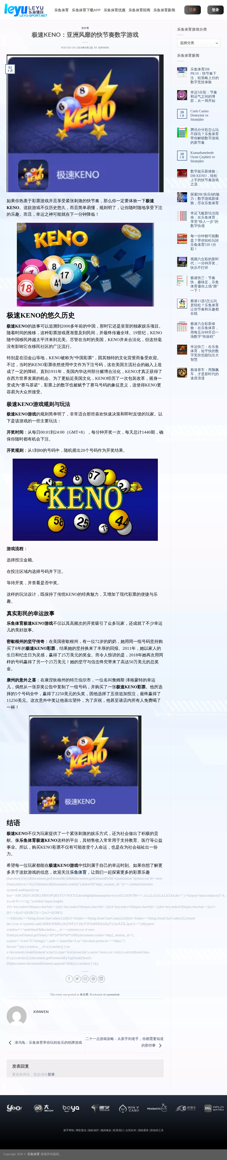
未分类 (85, 28)
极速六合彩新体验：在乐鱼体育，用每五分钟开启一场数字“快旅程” (204, 330)
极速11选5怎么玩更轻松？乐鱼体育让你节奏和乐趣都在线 (204, 307)
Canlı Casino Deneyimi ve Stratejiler (199, 115)
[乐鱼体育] (25, 10)
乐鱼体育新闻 (164, 10)
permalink (114, 994)
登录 (51, 1074)
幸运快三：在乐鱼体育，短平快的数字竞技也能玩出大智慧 (204, 353)
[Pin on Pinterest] (93, 979)
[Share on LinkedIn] (101, 979)
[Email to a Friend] (85, 979)
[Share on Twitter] (77, 979)
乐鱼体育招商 (139, 10)
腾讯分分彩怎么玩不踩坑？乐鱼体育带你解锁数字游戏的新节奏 (204, 136)
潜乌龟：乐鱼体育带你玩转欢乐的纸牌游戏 (48, 1042)
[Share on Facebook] (69, 979)
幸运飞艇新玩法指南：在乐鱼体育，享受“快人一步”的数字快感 (204, 219)
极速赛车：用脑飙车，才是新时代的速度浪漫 (204, 374)
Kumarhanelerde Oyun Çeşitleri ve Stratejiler (202, 157)
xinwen (103, 47)
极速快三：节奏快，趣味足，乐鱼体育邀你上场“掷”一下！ (204, 284)
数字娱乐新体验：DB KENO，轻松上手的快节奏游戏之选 (204, 177)
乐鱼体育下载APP (86, 10)
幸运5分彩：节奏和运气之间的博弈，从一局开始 (203, 96)
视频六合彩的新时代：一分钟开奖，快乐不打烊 (204, 263)
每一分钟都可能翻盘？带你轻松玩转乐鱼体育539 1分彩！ (204, 242)
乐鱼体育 (61, 10)
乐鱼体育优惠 (114, 10)
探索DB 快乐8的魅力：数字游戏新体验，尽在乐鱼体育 (204, 198)
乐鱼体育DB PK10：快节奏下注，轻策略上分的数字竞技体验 (204, 75)
